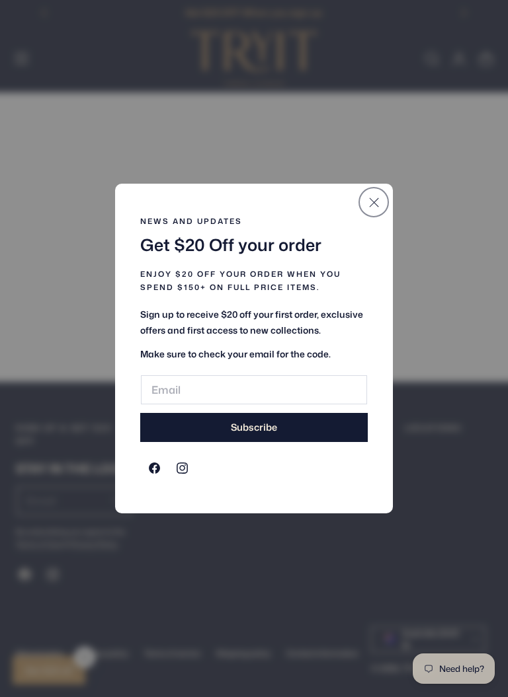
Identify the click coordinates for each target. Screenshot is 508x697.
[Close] (373, 202)
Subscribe (254, 427)
